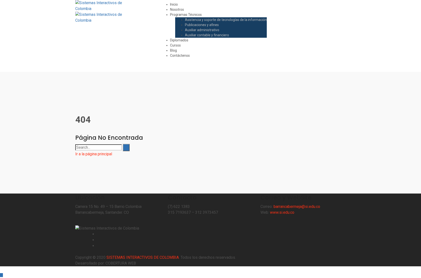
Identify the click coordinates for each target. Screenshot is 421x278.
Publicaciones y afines (202, 25)
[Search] (126, 147)
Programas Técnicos (186, 15)
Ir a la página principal (93, 154)
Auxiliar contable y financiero (207, 35)
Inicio (174, 4)
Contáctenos (180, 55)
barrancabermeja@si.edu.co (297, 206)
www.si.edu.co (282, 212)
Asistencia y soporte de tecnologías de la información (226, 20)
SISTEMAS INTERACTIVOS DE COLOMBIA (142, 257)
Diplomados (179, 40)
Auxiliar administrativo (202, 30)
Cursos (175, 45)
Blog (173, 50)
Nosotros (177, 9)
